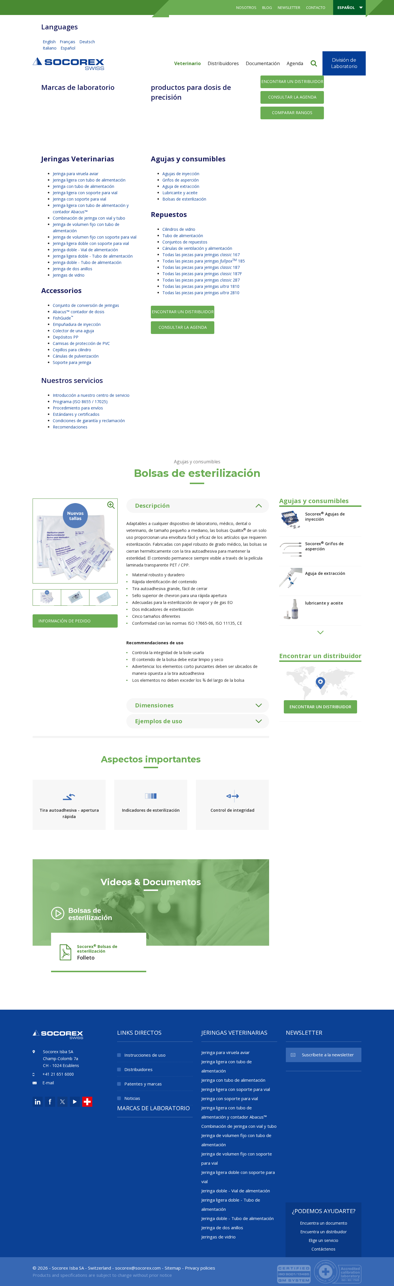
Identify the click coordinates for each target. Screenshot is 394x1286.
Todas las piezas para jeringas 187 (201, 267)
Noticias (132, 1098)
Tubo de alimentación (182, 235)
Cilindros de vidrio (178, 229)
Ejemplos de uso (158, 721)
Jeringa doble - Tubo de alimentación (87, 262)
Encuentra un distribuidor (323, 1231)
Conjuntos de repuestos (184, 242)
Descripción (152, 505)
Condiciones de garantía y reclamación (89, 420)
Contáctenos (323, 1249)
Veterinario (187, 63)
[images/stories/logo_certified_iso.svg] (319, 1271)
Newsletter (289, 7)
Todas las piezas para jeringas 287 (201, 280)
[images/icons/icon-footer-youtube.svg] (75, 1102)
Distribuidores (223, 63)
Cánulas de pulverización (76, 356)
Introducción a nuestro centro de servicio (91, 395)
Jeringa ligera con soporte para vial (85, 192)
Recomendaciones (70, 427)
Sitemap (173, 1268)
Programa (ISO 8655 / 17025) (80, 401)
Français (68, 41)
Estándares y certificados (76, 414)
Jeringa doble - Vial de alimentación (85, 249)
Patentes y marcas (143, 1084)
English (50, 41)
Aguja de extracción (180, 186)
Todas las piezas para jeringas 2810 (200, 292)
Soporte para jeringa (72, 362)
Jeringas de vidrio (69, 275)
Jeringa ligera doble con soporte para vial (91, 243)
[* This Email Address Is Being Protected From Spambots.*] (138, 1268)
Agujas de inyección (180, 173)
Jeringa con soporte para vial (79, 199)
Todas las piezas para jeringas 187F (202, 273)
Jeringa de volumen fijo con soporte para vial (94, 237)
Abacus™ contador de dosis (78, 311)
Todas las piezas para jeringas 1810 (200, 286)
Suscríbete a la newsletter (328, 1054)
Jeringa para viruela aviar (75, 173)
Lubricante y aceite (180, 192)
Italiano (50, 48)
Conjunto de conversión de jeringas (86, 305)
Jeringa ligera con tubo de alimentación (89, 180)
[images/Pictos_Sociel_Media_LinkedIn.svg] (38, 1102)
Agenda (295, 63)
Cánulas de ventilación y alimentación (197, 248)
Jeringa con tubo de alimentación (83, 186)
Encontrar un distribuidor (292, 81)
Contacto (315, 7)
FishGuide (63, 318)
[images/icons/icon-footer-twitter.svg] (61, 1102)
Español (68, 48)
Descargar (99, 950)
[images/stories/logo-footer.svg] (58, 1037)
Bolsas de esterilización (184, 199)
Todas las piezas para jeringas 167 (201, 254)
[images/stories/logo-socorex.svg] (68, 63)
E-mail (48, 1082)
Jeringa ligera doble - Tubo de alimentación (93, 256)
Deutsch (87, 41)
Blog (267, 7)
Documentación (263, 63)
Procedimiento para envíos (78, 408)
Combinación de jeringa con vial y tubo (89, 218)
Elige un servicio (323, 1240)
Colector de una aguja (73, 330)
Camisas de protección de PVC (81, 343)
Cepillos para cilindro (72, 349)
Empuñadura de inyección (77, 324)
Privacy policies (200, 1268)
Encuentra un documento (323, 1223)
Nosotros (246, 7)
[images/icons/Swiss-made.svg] (87, 1102)
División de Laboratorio (344, 63)
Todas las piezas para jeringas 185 (203, 261)
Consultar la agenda (292, 97)
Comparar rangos (292, 112)
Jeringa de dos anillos (72, 268)
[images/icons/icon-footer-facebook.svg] (50, 1102)
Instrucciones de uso (145, 1055)
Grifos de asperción (180, 180)
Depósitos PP (65, 337)
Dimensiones (154, 705)
